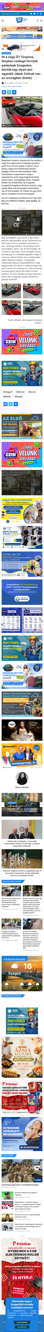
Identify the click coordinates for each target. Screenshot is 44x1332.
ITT (35, 1315)
